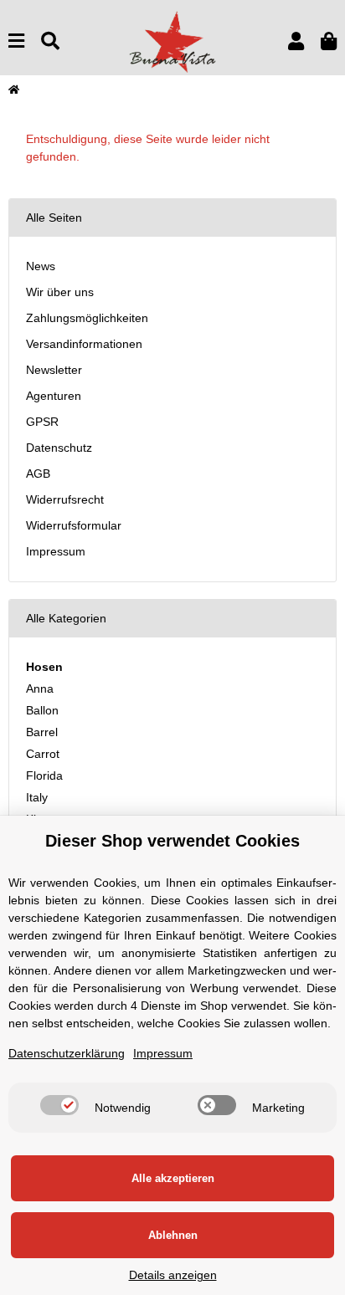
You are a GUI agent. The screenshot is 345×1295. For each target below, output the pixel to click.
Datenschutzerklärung (66, 1053)
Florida (44, 775)
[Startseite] (13, 89)
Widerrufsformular (73, 525)
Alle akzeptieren (172, 1178)
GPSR (42, 421)
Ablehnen (173, 1235)
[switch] (59, 1105)
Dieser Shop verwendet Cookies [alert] (172, 841)
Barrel (42, 732)
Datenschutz (59, 447)
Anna (40, 688)
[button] (296, 41)
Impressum (55, 551)
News (40, 266)
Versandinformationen (84, 344)
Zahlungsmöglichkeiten (87, 318)
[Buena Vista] (173, 41)
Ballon (42, 710)
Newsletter (54, 369)
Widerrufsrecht (65, 499)
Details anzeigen (173, 1275)
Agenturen (53, 395)
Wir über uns (60, 292)
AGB (38, 473)
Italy (37, 797)
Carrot (42, 753)
